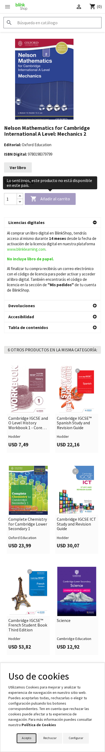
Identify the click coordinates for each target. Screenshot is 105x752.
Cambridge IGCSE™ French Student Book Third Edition (27, 625)
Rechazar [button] (50, 738)
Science (64, 620)
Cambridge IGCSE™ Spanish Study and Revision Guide (74, 423)
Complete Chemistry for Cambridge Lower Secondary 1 (27, 524)
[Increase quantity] (20, 196)
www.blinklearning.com (26, 249)
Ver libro (18, 167)
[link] (28, 408)
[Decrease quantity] (20, 202)
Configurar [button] (76, 738)
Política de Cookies (39, 724)
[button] (52, 222)
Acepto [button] (26, 738)
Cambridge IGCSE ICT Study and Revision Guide (76, 524)
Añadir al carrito (50, 198)
